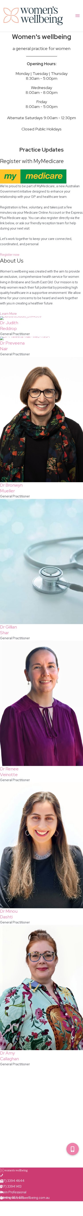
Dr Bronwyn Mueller (11, 488)
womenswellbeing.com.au (19, 1203)
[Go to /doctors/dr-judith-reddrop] (41, 318)
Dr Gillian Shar (8, 630)
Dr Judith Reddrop (9, 325)
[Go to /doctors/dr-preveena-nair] (41, 338)
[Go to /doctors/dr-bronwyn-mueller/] (41, 419)
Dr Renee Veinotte (9, 771)
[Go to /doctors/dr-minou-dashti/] (41, 845)
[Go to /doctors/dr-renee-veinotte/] (41, 703)
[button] (72, 1149)
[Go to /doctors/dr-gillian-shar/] (41, 561)
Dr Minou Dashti (8, 914)
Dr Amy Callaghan (9, 1056)
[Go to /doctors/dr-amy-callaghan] (41, 987)
